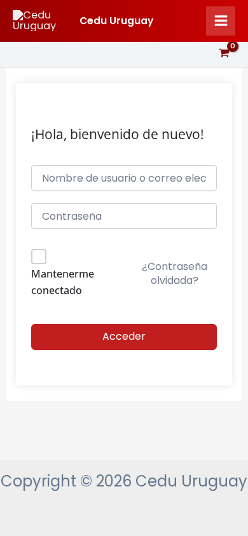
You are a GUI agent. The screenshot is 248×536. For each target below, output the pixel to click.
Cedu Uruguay (116, 20)
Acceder (124, 336)
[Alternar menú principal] (220, 21)
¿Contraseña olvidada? (174, 273)
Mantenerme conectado (62, 282)
